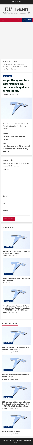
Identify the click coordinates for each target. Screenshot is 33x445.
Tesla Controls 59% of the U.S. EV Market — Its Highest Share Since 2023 (16, 252)
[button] (3, 20)
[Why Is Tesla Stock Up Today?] (16, 420)
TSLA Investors (16, 9)
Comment (6, 169)
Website (5, 210)
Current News (7, 76)
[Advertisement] (16, 40)
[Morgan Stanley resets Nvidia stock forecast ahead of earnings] (16, 267)
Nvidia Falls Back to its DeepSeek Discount (14, 136)
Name (5, 196)
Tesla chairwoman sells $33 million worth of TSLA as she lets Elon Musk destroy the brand (16, 147)
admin (6, 94)
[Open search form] (18, 20)
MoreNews (27, 440)
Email (5, 203)
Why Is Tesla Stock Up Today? (11, 431)
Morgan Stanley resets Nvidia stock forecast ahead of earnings (16, 279)
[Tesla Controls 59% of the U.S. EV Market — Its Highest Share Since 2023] (16, 240)
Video (29, 20)
